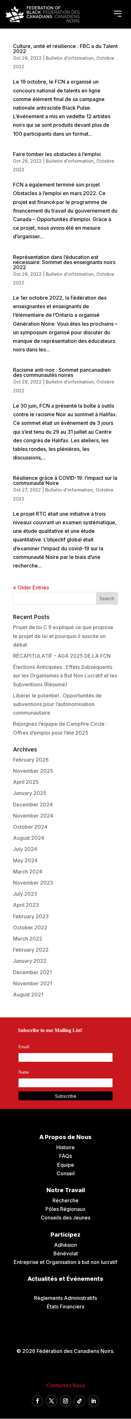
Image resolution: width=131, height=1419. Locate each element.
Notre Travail (65, 1190)
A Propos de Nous (65, 1137)
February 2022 (31, 950)
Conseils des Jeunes (65, 1217)
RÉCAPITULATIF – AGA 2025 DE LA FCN (62, 656)
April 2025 (26, 782)
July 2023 (25, 894)
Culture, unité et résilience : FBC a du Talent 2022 (65, 48)
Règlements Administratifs (65, 1298)
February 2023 (31, 916)
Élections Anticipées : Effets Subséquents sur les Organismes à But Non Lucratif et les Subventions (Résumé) (65, 675)
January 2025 (29, 793)
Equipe (65, 1165)
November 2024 (33, 815)
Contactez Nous (65, 1385)
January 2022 (29, 961)
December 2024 (33, 804)
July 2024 (25, 849)
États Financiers (65, 1306)
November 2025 (33, 771)
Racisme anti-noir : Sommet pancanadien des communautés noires (62, 372)
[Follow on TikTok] (79, 1401)
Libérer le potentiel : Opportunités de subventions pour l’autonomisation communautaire (57, 704)
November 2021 (32, 983)
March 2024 (27, 871)
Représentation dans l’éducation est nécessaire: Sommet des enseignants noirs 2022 (64, 262)
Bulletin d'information (70, 58)
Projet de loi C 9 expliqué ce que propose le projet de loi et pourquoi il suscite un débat (63, 636)
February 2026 (31, 760)
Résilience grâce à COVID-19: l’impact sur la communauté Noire (65, 480)
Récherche (65, 1200)
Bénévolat (65, 1253)
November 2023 (33, 882)
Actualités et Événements (65, 1278)
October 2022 (30, 927)
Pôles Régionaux (65, 1209)
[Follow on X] (51, 1401)
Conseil (66, 1173)
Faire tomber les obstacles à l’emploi (57, 154)
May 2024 (25, 860)
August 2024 (28, 838)
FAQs (65, 1156)
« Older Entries (31, 587)
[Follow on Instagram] (65, 1401)
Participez (65, 1234)
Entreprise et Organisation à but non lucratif (65, 1262)
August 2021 (28, 994)
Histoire (65, 1147)
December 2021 (32, 972)
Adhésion (65, 1245)
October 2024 (30, 827)
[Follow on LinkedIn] (93, 1401)
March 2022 (27, 938)
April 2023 (26, 905)
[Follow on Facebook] (37, 1401)
